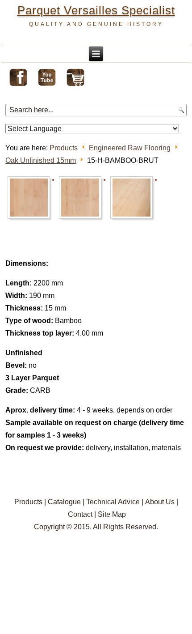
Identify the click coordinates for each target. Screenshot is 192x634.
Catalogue (64, 502)
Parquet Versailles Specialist (96, 10)
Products (64, 148)
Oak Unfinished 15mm (40, 160)
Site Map (112, 514)
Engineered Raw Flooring (130, 148)
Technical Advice (113, 502)
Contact (80, 514)
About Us (160, 502)
